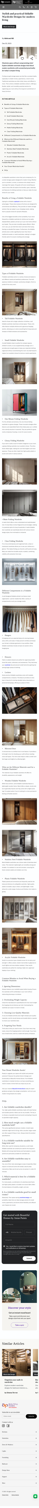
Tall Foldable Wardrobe (14, 112)
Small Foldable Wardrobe (15, 116)
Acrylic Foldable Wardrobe (15, 157)
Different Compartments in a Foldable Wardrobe (20, 135)
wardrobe (7, 665)
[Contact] (24, 7)
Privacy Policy (5, 1494)
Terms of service (15, 1494)
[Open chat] (35, 1496)
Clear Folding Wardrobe (14, 131)
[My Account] (28, 7)
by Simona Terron (11, 1393)
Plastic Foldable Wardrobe (15, 153)
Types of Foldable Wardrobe (13, 108)
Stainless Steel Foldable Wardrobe (18, 149)
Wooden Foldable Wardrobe (16, 145)
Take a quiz (19, 1325)
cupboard (16, 201)
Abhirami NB (9, 38)
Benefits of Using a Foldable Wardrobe (16, 104)
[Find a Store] (32, 7)
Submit (29, 1258)
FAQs (6, 170)
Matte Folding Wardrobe (15, 127)
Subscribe (31, 1416)
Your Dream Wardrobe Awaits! (14, 166)
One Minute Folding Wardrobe (17, 120)
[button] (16, 99)
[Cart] (36, 7)
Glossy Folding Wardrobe (15, 124)
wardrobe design (24, 1197)
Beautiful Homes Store (18, 1088)
